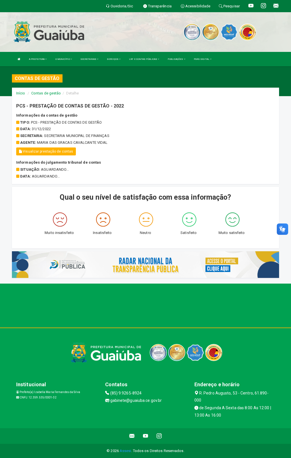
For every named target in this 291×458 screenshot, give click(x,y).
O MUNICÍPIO (62, 59)
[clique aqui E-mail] (132, 436)
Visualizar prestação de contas (47, 151)
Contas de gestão (46, 93)
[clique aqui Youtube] (146, 436)
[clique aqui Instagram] (159, 436)
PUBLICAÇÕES (176, 59)
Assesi (125, 451)
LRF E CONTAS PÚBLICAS (143, 59)
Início (20, 93)
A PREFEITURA (37, 59)
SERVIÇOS (113, 59)
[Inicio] (19, 59)
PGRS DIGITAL (202, 59)
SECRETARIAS (88, 59)
